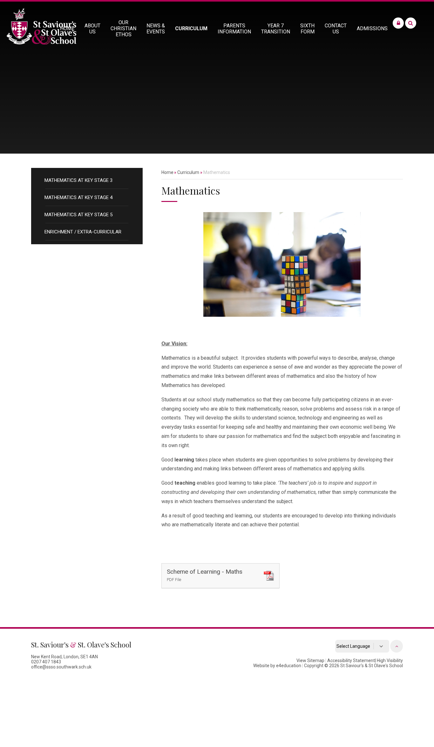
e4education (288, 665)
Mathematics (216, 172)
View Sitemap (310, 660)
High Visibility (390, 660)
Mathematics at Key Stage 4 (78, 197)
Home (167, 172)
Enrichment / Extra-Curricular (82, 232)
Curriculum (188, 172)
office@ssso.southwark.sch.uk (61, 666)
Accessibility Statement (351, 660)
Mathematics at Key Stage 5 (78, 215)
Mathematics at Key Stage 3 (78, 180)
